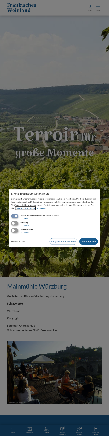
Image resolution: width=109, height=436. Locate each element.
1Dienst (24, 218)
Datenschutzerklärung (25, 208)
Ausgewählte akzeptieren (63, 241)
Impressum (42, 208)
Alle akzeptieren (89, 241)
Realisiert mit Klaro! (18, 241)
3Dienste (24, 232)
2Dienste (24, 225)
